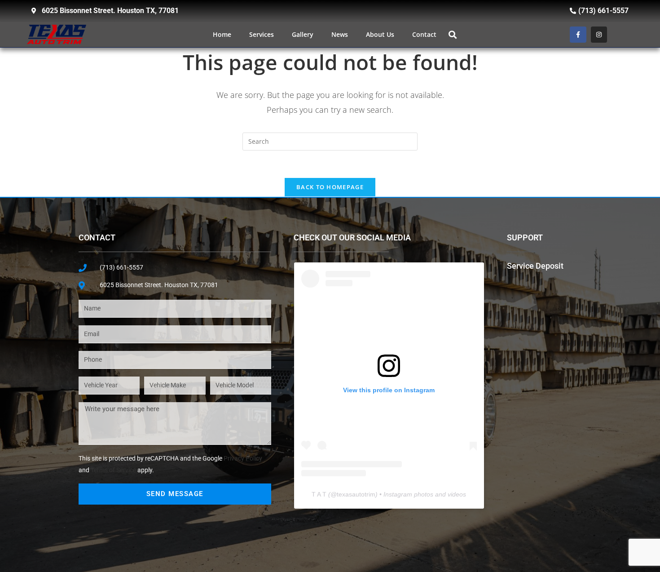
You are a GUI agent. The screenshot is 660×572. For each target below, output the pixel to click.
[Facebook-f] (578, 35)
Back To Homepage (330, 187)
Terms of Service (113, 470)
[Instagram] (599, 35)
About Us (380, 34)
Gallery (302, 34)
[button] (452, 34)
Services (261, 34)
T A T (319, 494)
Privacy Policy (243, 458)
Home (222, 34)
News (339, 34)
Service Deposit (535, 265)
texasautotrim (356, 494)
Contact (424, 34)
